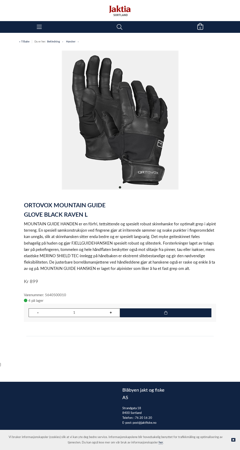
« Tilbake (24, 41)
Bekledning (53, 41)
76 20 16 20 (143, 418)
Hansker (70, 41)
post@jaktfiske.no (144, 422)
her (161, 442)
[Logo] (120, 8)
